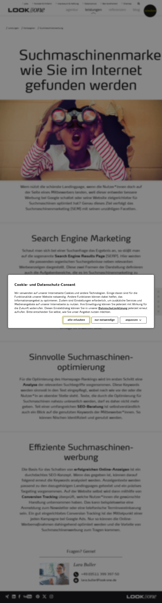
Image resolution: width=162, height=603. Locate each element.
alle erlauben (76, 320)
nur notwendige (105, 320)
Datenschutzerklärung (112, 308)
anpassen (131, 320)
